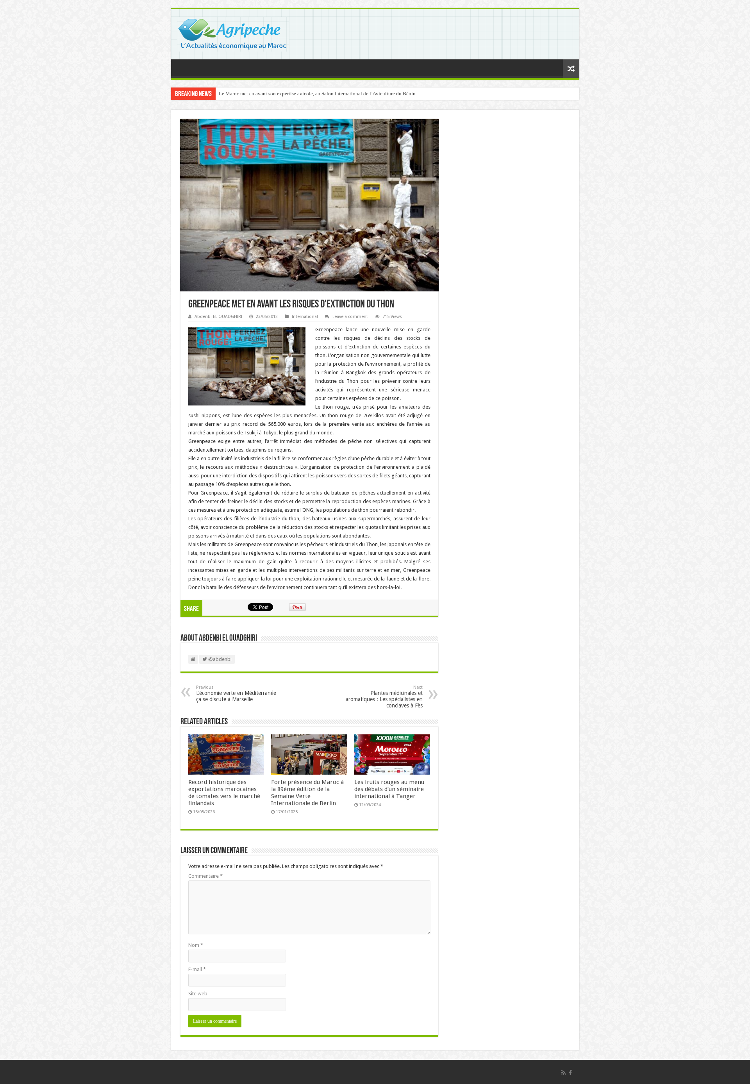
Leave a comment (350, 316)
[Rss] (563, 1072)
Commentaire (205, 876)
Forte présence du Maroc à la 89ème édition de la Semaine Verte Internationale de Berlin (307, 793)
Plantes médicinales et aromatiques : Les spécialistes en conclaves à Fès (384, 697)
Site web (197, 993)
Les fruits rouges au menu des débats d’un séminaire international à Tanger (389, 789)
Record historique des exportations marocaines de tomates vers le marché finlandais (224, 793)
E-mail (197, 969)
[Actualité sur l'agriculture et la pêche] (233, 32)
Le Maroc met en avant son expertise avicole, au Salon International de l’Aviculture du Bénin (317, 93)
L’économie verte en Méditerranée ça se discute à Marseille (236, 693)
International (305, 316)
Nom (195, 945)
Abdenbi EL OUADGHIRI (218, 316)
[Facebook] (570, 1072)
